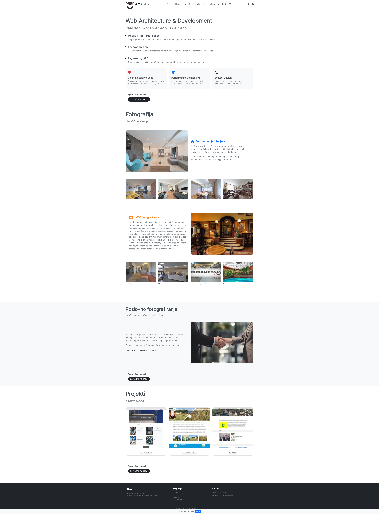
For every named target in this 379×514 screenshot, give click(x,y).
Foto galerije (214, 4)
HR (222, 4)
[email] (249, 4)
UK (230, 4)
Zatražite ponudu (199, 4)
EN (226, 4)
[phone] (253, 4)
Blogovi (178, 4)
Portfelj (169, 4)
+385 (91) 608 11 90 (222, 492)
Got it (198, 512)
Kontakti (187, 4)
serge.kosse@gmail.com (224, 496)
